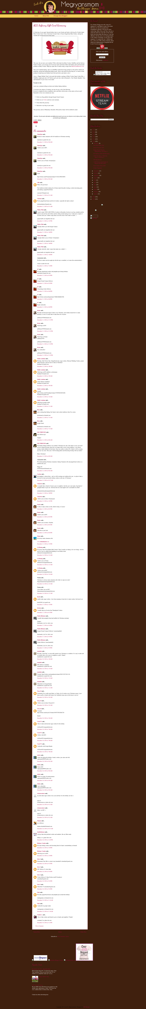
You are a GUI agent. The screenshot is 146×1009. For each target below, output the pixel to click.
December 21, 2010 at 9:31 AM (44, 206)
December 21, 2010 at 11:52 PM (45, 344)
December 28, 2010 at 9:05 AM (44, 780)
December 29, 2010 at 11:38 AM (45, 911)
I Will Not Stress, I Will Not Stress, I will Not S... (100, 156)
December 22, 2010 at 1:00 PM (44, 493)
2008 (93, 199)
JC (38, 269)
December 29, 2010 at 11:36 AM (45, 900)
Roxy (38, 410)
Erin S (39, 859)
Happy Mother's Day (44, 976)
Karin (38, 597)
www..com (43, 541)
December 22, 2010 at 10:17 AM (45, 480)
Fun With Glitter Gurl (98, 145)
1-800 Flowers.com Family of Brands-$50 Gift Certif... (100, 162)
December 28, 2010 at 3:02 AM (44, 697)
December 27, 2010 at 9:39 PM (44, 625)
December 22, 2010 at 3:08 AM (44, 366)
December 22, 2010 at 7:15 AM (44, 417)
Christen (39, 198)
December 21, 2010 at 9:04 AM (44, 142)
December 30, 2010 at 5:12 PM (44, 922)
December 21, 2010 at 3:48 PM (44, 232)
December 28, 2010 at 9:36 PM (44, 871)
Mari (38, 892)
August (96, 178)
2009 (93, 197)
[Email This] (34, 120)
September (96, 175)
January (96, 194)
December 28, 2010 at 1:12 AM (44, 687)
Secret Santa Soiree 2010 (99, 165)
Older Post (83, 932)
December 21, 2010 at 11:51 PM (45, 320)
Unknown (39, 484)
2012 (93, 136)
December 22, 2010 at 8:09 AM (44, 456)
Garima (39, 474)
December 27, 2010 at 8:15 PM (44, 612)
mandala (39, 651)
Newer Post (36, 932)
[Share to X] (37, 120)
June (95, 182)
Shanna (39, 821)
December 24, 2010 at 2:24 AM (44, 574)
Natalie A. (39, 915)
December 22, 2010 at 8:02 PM (44, 532)
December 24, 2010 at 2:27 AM (44, 593)
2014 (93, 132)
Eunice (39, 504)
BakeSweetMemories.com (78, 66)
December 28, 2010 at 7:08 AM (44, 740)
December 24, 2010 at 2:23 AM (44, 564)
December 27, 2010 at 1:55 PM (44, 604)
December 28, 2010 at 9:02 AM (44, 761)
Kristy (38, 310)
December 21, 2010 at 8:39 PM (44, 275)
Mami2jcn (39, 134)
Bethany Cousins (41, 843)
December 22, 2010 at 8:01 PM (44, 509)
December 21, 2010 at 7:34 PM (44, 266)
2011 (93, 139)
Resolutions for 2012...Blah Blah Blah (41, 969)
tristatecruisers (41, 793)
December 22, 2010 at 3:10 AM (44, 397)
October (96, 173)
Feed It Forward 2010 (98, 147)
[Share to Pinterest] (40, 120)
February (96, 191)
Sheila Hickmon (41, 616)
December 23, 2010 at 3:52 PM (44, 544)
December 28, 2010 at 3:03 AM (44, 705)
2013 (93, 134)
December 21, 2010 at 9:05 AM (44, 179)
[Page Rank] (93, 218)
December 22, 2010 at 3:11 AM (44, 406)
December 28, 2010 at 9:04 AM (44, 771)
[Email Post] (36, 126)
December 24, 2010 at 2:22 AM (44, 555)
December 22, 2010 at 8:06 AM (44, 440)
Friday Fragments (97, 168)
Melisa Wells (40, 210)
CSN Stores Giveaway (37, 985)
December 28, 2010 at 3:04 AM (44, 718)
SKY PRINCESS (41, 432)
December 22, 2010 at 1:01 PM (44, 501)
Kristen (39, 608)
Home (36, 16)
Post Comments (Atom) (63, 936)
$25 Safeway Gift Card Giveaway (101, 153)
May (95, 184)
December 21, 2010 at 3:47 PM (44, 221)
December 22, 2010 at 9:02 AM (44, 470)
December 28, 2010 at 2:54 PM (44, 847)
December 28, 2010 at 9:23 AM (44, 804)
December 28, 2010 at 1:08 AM (44, 659)
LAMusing (40, 547)
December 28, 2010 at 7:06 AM (44, 729)
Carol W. (39, 721)
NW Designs (86, 1007)
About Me (46, 16)
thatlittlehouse (41, 832)
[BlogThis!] (36, 120)
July (95, 180)
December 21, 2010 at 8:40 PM (44, 291)
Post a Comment (39, 926)
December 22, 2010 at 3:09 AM (44, 376)
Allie (38, 182)
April (95, 187)
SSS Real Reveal (97, 159)
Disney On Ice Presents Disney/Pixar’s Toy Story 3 (100, 150)
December (96, 143)
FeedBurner (105, 60)
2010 (93, 141)
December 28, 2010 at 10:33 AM (45, 828)
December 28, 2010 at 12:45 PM (45, 840)
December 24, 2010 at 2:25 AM (44, 584)
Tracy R (39, 691)
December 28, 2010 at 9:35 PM (44, 863)
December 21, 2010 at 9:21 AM (44, 195)
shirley (39, 755)
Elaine (38, 536)
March (95, 189)
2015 (93, 130)
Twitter (45, 100)
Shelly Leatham (41, 358)
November (96, 171)
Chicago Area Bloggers (60, 16)
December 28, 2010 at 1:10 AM (44, 668)
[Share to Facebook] (39, 120)
